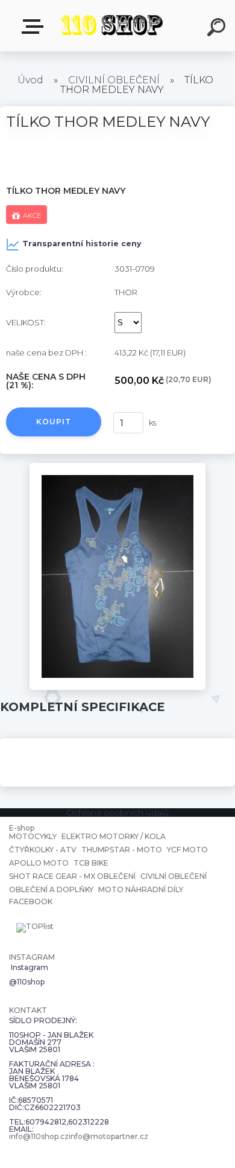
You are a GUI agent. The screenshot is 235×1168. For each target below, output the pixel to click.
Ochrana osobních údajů (117, 812)
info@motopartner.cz (108, 1136)
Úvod (30, 80)
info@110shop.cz (39, 1136)
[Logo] (111, 25)
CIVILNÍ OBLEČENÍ (114, 80)
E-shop (35, 26)
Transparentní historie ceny (82, 243)
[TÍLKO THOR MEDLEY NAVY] (118, 467)
